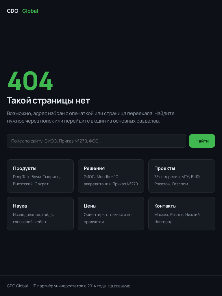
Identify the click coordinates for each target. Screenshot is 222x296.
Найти (202, 141)
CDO (22, 10)
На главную (119, 285)
